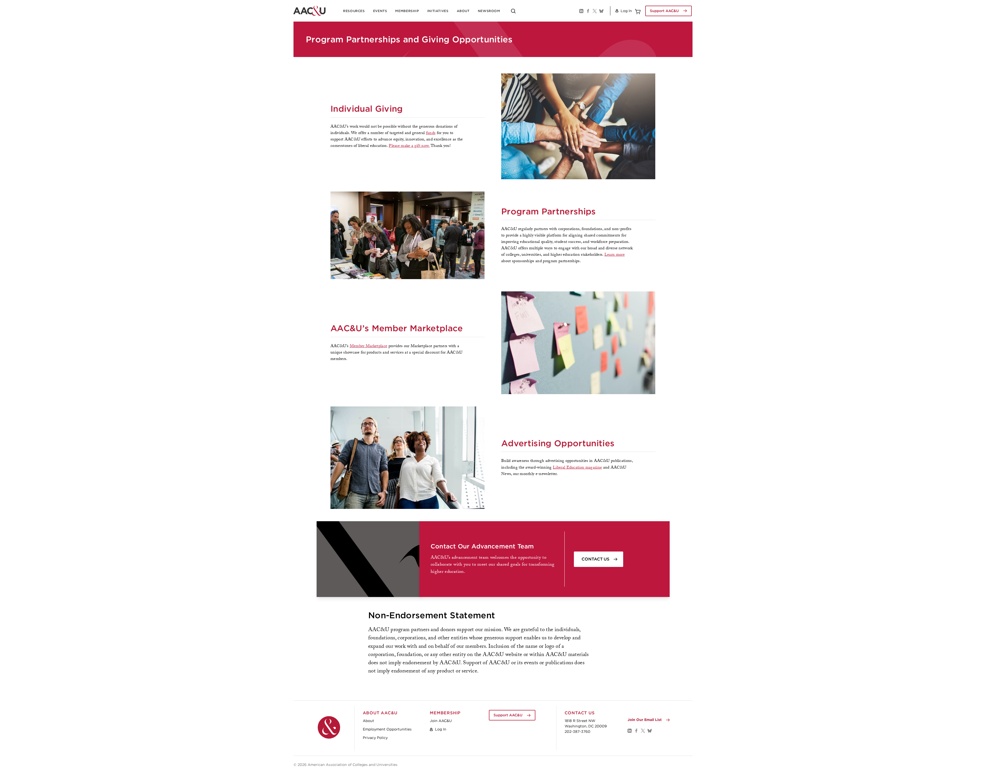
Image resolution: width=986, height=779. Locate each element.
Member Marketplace (368, 346)
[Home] (329, 727)
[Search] (513, 13)
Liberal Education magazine (577, 467)
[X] (594, 11)
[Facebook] (588, 11)
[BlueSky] (601, 11)
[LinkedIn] (581, 11)
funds (431, 133)
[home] (309, 11)
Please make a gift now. (409, 146)
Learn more (614, 255)
